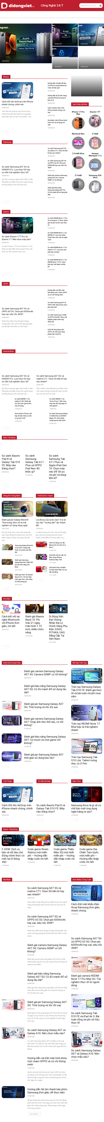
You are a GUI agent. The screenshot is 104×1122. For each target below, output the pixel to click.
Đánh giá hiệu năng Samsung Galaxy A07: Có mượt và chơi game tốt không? (45, 740)
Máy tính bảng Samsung (59, 432)
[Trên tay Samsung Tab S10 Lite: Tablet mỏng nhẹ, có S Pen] (86, 746)
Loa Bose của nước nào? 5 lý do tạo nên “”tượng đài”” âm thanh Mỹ (51, 522)
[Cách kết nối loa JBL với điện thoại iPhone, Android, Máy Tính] (41, 557)
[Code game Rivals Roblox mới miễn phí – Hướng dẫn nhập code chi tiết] (39, 840)
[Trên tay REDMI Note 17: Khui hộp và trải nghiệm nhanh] (86, 713)
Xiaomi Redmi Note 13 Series (57, 208)
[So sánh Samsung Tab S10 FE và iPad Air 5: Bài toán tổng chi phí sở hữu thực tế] (86, 1002)
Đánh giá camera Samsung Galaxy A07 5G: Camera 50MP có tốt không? (57, 178)
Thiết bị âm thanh (61, 657)
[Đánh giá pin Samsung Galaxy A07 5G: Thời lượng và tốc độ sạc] (12, 706)
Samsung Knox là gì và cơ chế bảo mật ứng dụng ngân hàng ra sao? (86, 808)
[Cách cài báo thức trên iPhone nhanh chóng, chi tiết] (41, 109)
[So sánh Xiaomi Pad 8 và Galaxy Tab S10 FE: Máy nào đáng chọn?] (26, 43)
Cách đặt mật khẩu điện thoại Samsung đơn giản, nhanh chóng (85, 907)
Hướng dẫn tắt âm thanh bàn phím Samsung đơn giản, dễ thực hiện (47, 1091)
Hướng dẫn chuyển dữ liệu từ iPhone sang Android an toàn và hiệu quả (57, 85)
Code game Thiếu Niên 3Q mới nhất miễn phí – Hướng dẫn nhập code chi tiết (64, 855)
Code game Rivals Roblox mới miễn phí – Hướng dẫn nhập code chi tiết (38, 854)
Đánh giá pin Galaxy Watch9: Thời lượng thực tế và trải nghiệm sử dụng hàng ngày (15, 522)
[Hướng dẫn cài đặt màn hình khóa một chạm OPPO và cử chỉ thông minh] (41, 291)
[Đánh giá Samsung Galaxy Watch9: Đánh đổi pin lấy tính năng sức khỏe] (7, 562)
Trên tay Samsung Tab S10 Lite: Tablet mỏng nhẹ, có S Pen (84, 760)
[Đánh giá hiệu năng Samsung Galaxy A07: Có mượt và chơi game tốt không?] (12, 738)
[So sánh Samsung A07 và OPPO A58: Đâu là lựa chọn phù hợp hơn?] (41, 303)
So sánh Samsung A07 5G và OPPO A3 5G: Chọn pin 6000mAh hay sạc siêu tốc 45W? (17, 311)
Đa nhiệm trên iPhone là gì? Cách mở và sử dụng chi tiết (57, 122)
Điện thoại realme (44, 348)
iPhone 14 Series (61, 73)
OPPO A (49, 284)
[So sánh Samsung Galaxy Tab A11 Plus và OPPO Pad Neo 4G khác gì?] (34, 448)
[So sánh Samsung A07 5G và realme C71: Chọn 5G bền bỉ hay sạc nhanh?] (41, 149)
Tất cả (17, 71)
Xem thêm (33, 1114)
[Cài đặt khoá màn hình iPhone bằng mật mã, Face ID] (65, 57)
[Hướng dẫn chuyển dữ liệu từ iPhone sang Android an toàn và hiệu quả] (91, 57)
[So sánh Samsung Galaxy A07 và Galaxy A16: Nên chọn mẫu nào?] (13, 1033)
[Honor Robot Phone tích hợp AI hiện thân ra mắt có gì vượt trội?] (7, 415)
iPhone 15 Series (61, 71)
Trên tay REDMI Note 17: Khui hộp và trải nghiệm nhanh (85, 727)
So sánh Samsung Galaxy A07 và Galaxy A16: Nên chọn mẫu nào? (46, 1032)
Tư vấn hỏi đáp (44, 781)
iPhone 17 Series (29, 71)
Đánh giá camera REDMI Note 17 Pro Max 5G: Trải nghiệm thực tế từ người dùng (86, 980)
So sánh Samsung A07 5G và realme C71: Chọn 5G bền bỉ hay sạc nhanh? (58, 151)
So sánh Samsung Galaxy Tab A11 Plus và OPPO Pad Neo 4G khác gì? (34, 463)
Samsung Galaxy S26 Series (35, 136)
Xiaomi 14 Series (61, 206)
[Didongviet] (17, 6)
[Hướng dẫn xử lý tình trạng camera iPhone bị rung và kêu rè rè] (41, 96)
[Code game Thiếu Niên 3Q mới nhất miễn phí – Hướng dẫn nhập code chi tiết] (65, 840)
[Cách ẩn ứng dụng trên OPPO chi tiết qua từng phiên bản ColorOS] (41, 330)
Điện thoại (23, 657)
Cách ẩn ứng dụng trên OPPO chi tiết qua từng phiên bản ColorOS (56, 332)
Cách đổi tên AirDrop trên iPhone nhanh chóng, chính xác (17, 808)
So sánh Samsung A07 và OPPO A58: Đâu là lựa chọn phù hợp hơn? (57, 305)
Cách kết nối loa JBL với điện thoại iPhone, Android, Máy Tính (57, 557)
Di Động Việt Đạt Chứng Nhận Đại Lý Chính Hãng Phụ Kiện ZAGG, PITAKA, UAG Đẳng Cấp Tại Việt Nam (58, 627)
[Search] (100, 5)
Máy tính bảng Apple (38, 432)
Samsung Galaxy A (61, 138)
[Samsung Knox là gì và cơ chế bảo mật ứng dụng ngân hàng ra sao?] (86, 794)
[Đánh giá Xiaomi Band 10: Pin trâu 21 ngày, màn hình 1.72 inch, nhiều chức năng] (34, 608)
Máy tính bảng (36, 657)
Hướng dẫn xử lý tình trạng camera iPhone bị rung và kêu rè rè (57, 98)
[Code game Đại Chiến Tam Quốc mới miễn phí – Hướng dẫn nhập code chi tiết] (91, 840)
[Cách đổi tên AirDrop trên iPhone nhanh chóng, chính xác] (91, 35)
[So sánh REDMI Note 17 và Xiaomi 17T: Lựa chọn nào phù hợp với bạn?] (41, 248)
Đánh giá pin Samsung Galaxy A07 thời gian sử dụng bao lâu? (43, 756)
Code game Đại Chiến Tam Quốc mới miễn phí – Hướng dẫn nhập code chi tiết (89, 855)
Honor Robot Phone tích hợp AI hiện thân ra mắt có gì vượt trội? (23, 416)
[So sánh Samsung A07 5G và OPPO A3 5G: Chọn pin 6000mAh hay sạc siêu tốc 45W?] (41, 162)
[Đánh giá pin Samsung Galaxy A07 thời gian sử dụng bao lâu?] (12, 756)
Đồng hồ (48, 657)
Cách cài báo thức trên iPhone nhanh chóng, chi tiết (56, 110)
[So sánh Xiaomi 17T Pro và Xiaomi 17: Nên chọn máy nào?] (65, 35)
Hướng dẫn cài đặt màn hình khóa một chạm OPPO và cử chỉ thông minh (57, 292)
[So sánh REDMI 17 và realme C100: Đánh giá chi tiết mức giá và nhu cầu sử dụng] (7, 401)
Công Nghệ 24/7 (52, 5)
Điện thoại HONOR (61, 348)
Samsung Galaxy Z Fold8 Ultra (39, 138)
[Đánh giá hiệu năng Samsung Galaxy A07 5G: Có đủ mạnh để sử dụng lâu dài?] (41, 189)
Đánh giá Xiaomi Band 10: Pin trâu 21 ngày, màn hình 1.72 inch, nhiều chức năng (34, 624)
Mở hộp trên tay (79, 663)
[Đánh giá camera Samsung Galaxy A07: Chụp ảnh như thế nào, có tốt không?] (12, 720)
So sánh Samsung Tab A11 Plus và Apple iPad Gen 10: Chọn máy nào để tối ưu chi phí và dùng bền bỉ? (58, 467)
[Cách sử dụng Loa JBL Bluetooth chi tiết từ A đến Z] (41, 544)
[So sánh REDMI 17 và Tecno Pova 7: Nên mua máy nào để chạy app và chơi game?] (41, 401)
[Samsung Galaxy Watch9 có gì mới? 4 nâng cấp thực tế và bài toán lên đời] (7, 547)
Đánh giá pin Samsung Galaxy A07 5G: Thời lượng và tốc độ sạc (43, 705)
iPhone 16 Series (45, 71)
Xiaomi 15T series (44, 206)
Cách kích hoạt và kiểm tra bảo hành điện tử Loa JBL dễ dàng (58, 570)
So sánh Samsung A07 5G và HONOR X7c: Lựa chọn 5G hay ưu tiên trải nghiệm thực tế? (16, 169)
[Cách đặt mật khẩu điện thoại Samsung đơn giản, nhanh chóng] (86, 893)
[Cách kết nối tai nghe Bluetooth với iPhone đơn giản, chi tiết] (11, 608)
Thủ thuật (7, 781)
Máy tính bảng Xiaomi (40, 434)
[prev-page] (3, 132)
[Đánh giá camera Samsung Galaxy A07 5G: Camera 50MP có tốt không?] (41, 176)
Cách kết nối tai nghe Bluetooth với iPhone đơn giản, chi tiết (11, 621)
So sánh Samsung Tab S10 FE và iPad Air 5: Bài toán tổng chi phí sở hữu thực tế (85, 1018)
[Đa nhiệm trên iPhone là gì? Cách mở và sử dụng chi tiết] (41, 121)
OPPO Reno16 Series (35, 284)
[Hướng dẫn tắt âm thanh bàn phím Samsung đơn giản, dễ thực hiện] (13, 1092)
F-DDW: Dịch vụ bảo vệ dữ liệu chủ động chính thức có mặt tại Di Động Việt (13, 855)
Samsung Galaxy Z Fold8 (58, 136)
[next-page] (7, 132)
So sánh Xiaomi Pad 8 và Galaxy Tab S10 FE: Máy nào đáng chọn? (11, 462)
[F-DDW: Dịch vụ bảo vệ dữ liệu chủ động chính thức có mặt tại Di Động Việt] (13, 840)
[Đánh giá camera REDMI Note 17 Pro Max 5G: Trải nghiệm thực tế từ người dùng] (86, 964)
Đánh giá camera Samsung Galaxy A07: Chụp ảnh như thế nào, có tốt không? (43, 722)
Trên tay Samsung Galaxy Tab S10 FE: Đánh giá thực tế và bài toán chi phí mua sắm (86, 691)
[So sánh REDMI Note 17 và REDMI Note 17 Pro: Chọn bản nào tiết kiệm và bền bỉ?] (41, 261)
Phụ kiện (65, 659)
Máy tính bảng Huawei (59, 434)
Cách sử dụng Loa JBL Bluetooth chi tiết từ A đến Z (57, 545)
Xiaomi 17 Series (28, 206)
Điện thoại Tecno (28, 348)
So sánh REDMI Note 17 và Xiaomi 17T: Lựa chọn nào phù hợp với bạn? (57, 250)
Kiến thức (77, 781)
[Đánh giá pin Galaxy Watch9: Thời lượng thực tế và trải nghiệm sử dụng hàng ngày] (17, 509)
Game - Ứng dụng (10, 829)
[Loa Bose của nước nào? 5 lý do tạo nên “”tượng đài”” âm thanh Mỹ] (51, 509)
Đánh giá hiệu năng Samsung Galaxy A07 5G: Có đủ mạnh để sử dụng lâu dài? (45, 689)
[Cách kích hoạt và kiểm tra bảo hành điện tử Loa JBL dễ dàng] (41, 569)
